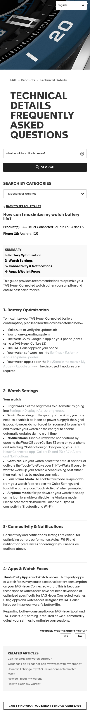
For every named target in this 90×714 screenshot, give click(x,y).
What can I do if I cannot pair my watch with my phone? (45, 664)
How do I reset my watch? (25, 678)
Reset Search (82, 153)
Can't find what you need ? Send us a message (45, 705)
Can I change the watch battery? (30, 658)
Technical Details (53, 80)
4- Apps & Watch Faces (22, 271)
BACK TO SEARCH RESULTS (23, 206)
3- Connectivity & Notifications (28, 266)
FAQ (13, 80)
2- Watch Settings (19, 260)
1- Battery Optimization (23, 255)
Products (28, 80)
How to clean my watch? (24, 684)
